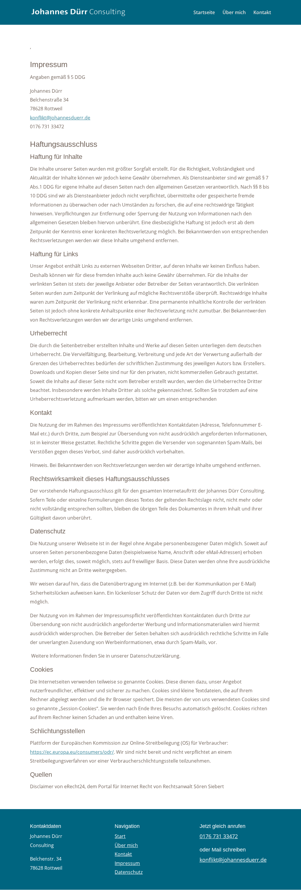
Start (120, 836)
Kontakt (262, 13)
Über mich (234, 13)
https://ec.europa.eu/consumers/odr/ (72, 752)
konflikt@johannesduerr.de (60, 117)
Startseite (204, 13)
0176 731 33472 (219, 836)
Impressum (127, 863)
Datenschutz (129, 872)
